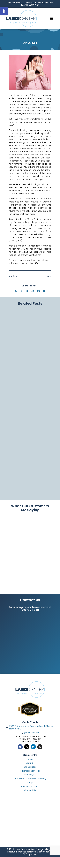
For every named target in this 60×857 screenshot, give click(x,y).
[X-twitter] (26, 746)
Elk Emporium (30, 854)
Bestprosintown (30, 707)
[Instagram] (39, 746)
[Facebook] (20, 746)
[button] (51, 18)
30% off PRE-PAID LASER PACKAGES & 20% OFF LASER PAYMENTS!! (30, 4)
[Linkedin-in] (33, 746)
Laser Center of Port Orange (30, 710)
